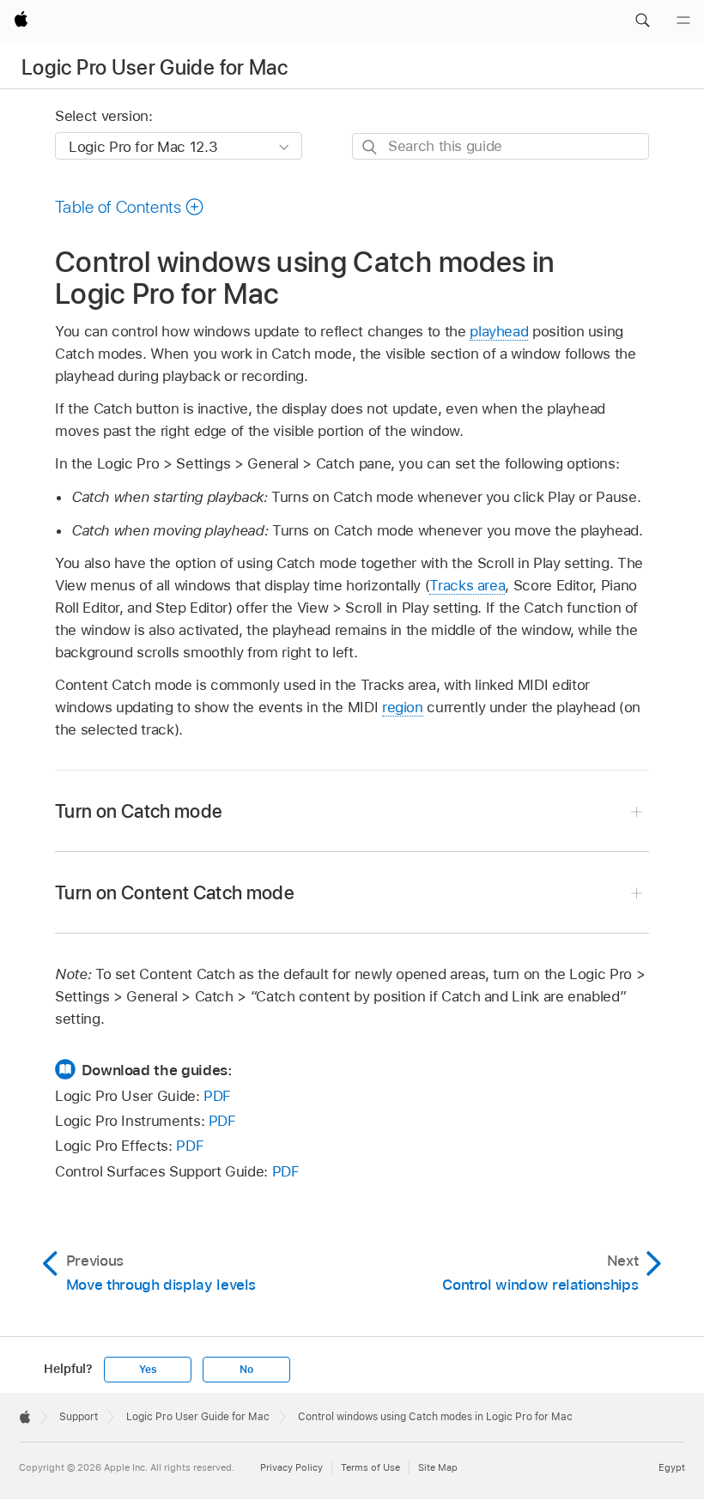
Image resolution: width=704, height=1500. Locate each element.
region (402, 707)
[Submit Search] (370, 147)
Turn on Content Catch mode (174, 892)
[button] (642, 20)
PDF (217, 1095)
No (246, 1370)
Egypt (671, 1467)
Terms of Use (370, 1467)
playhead (499, 331)
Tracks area (467, 585)
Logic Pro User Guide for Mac (154, 67)
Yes (147, 1370)
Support (78, 1417)
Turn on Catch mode (138, 811)
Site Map (438, 1467)
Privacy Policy (291, 1467)
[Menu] (683, 20)
